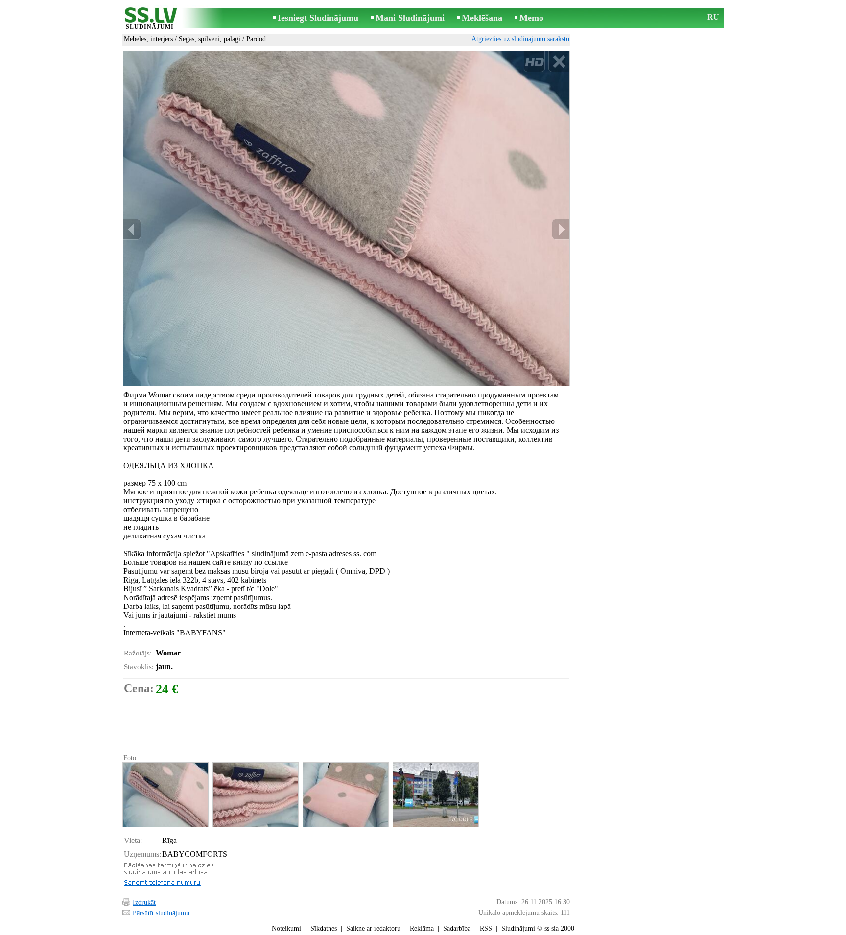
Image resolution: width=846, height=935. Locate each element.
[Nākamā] (560, 229)
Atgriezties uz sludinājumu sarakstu (520, 39)
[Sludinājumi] (150, 19)
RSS (486, 928)
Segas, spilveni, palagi (209, 39)
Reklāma (422, 928)
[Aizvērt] (558, 61)
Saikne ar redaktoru (373, 928)
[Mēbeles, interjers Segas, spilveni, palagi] (165, 794)
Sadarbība (456, 928)
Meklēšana (482, 18)
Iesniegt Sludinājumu (318, 18)
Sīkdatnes (323, 928)
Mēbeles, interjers (148, 39)
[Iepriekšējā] (132, 229)
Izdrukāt (144, 902)
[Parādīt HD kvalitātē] (346, 218)
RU (713, 17)
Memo (531, 18)
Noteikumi (286, 928)
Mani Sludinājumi (410, 18)
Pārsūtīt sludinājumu (161, 913)
